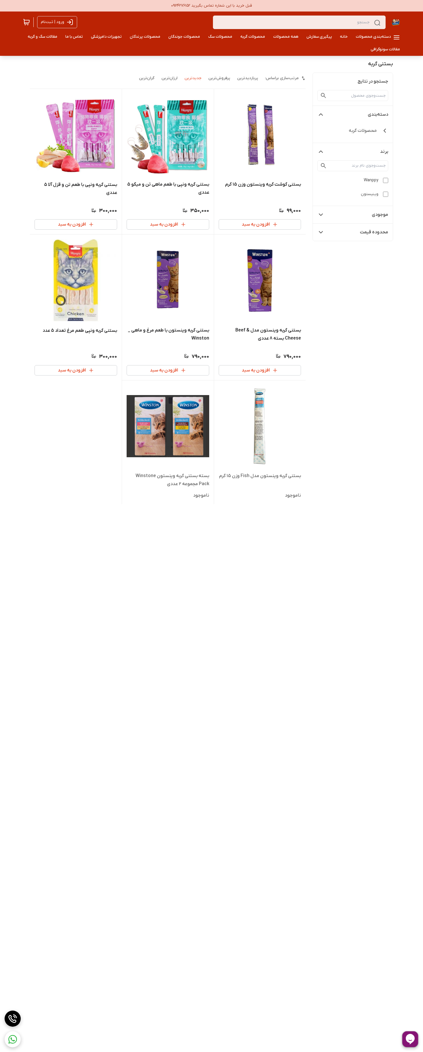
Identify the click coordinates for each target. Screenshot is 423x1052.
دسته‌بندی (378, 114)
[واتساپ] (13, 1039)
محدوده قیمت (374, 232)
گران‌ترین (147, 78)
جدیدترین (192, 78)
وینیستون (369, 194)
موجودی (380, 215)
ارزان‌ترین (169, 78)
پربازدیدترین (247, 78)
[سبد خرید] (26, 22)
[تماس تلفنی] (13, 1019)
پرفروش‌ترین (219, 78)
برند (384, 152)
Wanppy (371, 180)
